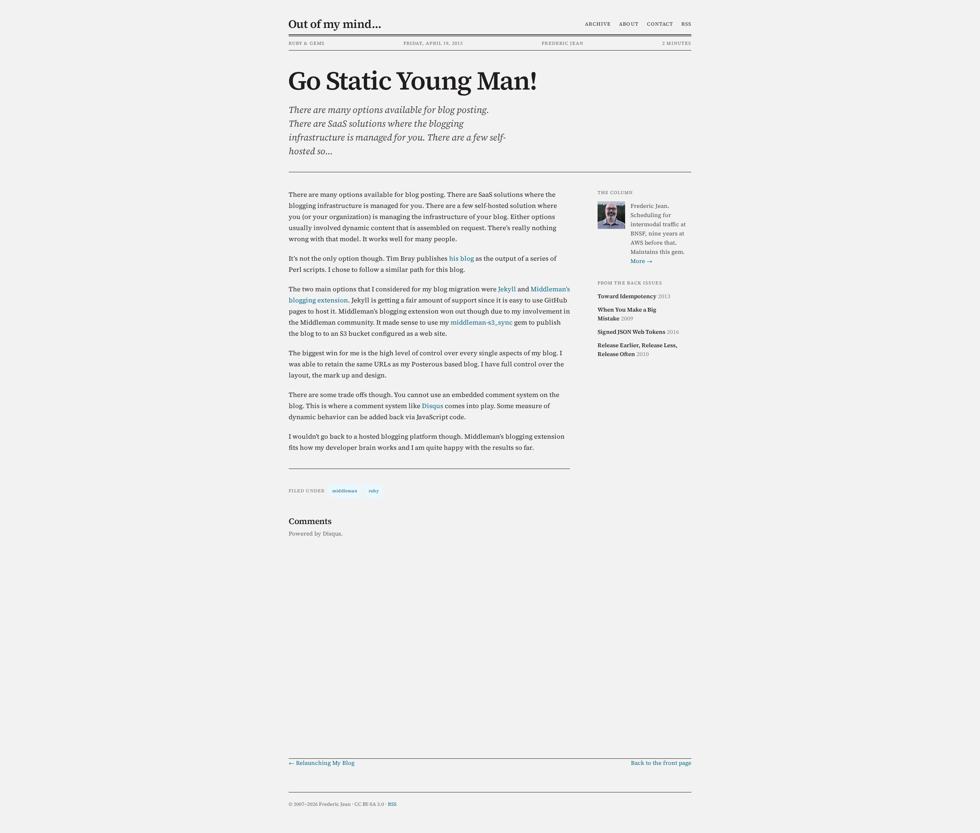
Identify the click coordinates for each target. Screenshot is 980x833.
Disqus (432, 405)
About (628, 24)
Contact (660, 24)
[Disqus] (429, 641)
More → (641, 261)
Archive (598, 24)
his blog (461, 258)
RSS (686, 24)
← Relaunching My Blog (321, 763)
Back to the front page (661, 763)
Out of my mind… (334, 24)
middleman (344, 491)
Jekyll (507, 289)
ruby (374, 491)
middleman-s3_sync (482, 322)
